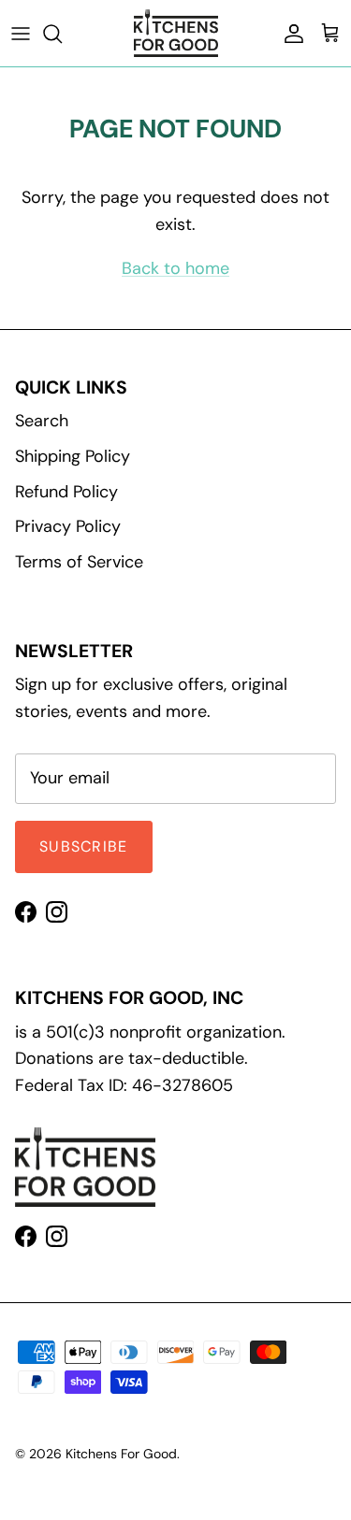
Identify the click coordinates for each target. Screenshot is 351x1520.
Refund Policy (66, 491)
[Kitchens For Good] (176, 33)
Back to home (175, 268)
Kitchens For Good (121, 1453)
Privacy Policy (68, 526)
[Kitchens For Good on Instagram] (56, 912)
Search (41, 420)
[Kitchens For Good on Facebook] (26, 912)
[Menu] (20, 33)
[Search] (61, 33)
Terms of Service (79, 562)
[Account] (289, 33)
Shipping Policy (72, 456)
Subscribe (83, 846)
